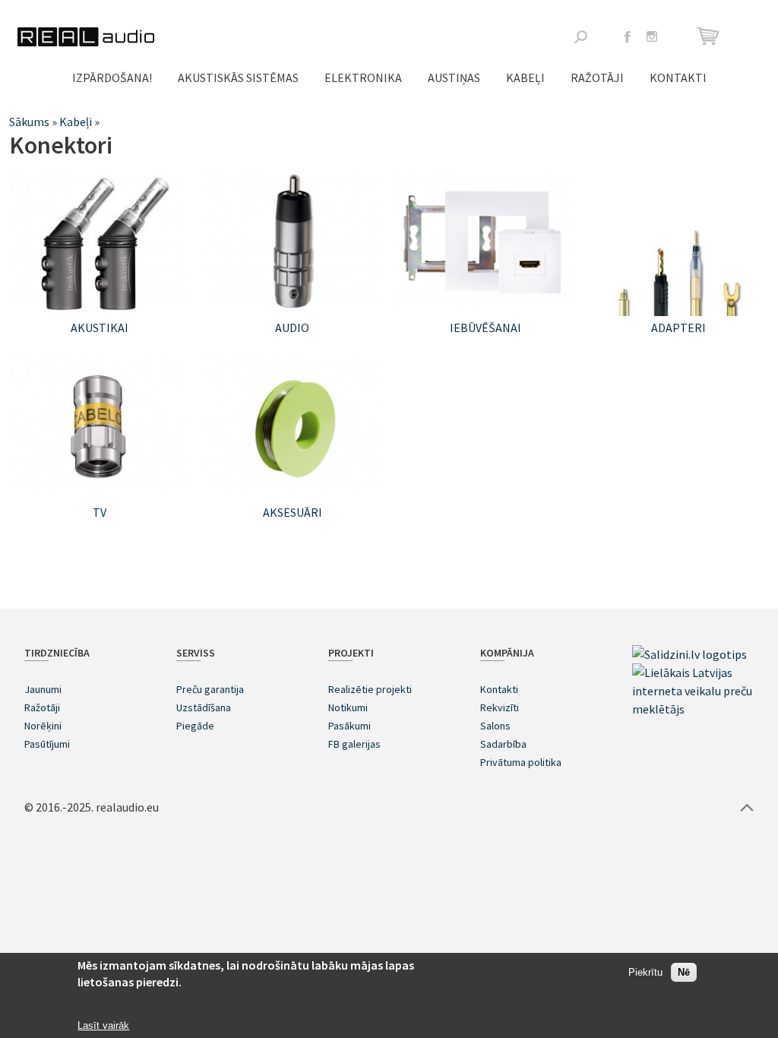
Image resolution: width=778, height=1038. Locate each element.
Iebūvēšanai (485, 327)
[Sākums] (85, 36)
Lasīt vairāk (103, 1025)
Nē (684, 972)
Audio (292, 327)
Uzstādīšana (203, 707)
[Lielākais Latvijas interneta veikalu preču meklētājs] (693, 709)
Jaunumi (43, 689)
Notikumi (348, 707)
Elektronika (363, 77)
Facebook (627, 36)
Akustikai (99, 327)
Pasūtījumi (47, 744)
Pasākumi (349, 726)
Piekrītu (645, 972)
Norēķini (43, 726)
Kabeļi (525, 77)
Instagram (651, 36)
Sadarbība (503, 744)
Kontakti (678, 77)
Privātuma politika (520, 762)
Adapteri (678, 327)
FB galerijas (354, 744)
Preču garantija (210, 689)
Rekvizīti (499, 707)
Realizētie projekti (370, 689)
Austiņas (454, 77)
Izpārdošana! (112, 77)
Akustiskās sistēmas (238, 77)
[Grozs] (710, 36)
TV (99, 512)
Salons (495, 726)
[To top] (747, 807)
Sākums (29, 121)
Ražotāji (597, 77)
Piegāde (195, 726)
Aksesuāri (292, 512)
